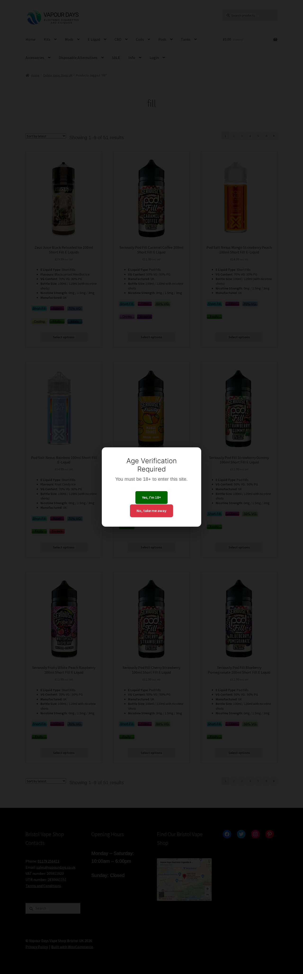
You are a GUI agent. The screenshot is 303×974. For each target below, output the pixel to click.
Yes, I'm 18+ (151, 497)
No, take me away (151, 510)
